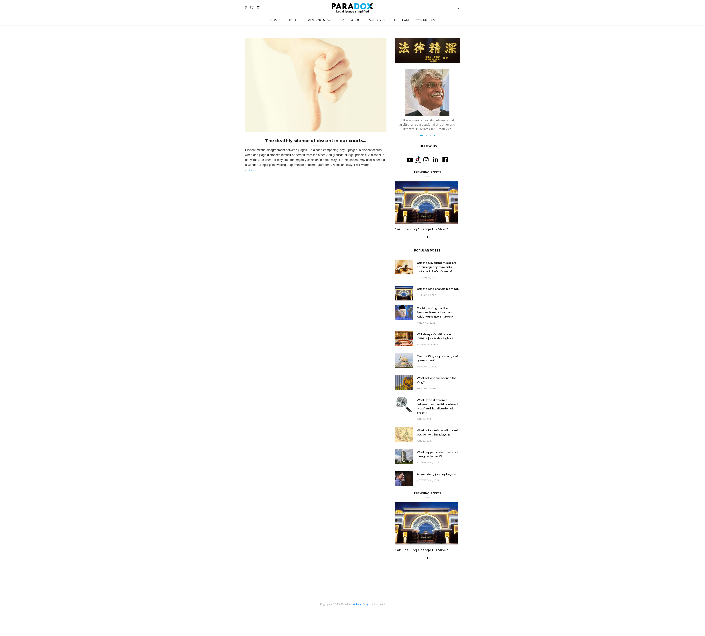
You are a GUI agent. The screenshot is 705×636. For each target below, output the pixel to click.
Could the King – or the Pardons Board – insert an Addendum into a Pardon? (435, 312)
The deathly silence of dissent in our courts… (315, 140)
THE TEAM (401, 20)
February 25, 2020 (427, 389)
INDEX (292, 20)
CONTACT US (425, 20)
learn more (427, 135)
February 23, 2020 (427, 367)
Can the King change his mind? (421, 229)
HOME (274, 20)
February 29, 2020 (427, 295)
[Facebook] (445, 159)
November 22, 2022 (428, 463)
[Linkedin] (435, 159)
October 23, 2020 (427, 278)
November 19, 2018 (427, 345)
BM (341, 20)
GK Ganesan (259, 128)
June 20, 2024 (424, 441)
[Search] (458, 7)
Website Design (361, 604)
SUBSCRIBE (378, 20)
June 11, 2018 (375, 128)
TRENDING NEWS (319, 20)
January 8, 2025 (426, 323)
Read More (250, 170)
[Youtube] (409, 159)
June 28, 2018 (424, 419)
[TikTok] (418, 159)
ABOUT (356, 20)
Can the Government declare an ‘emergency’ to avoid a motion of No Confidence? (436, 267)
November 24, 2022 (428, 480)
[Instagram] (426, 159)
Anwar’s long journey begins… (437, 474)
